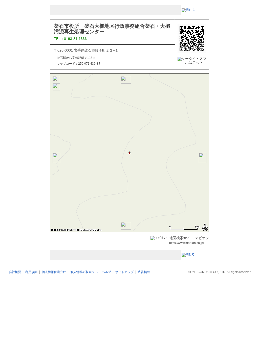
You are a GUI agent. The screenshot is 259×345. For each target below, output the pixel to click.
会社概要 (15, 272)
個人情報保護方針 (54, 272)
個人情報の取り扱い (84, 272)
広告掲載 (144, 272)
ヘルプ (106, 272)
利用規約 (31, 272)
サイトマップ (124, 272)
